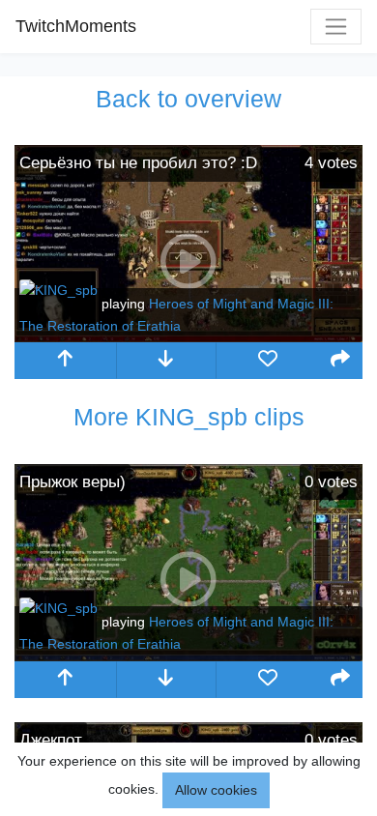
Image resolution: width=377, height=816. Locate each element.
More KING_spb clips (188, 416)
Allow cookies (216, 790)
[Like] (267, 360)
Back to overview (188, 98)
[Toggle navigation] (336, 26)
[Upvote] (65, 360)
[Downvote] (167, 360)
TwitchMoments (75, 26)
